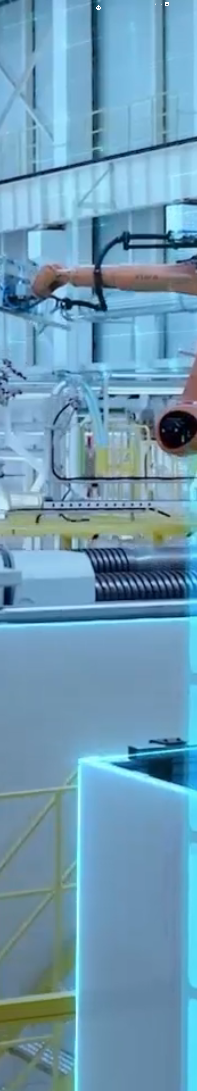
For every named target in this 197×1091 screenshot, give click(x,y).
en (156, 4)
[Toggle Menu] (167, 4)
